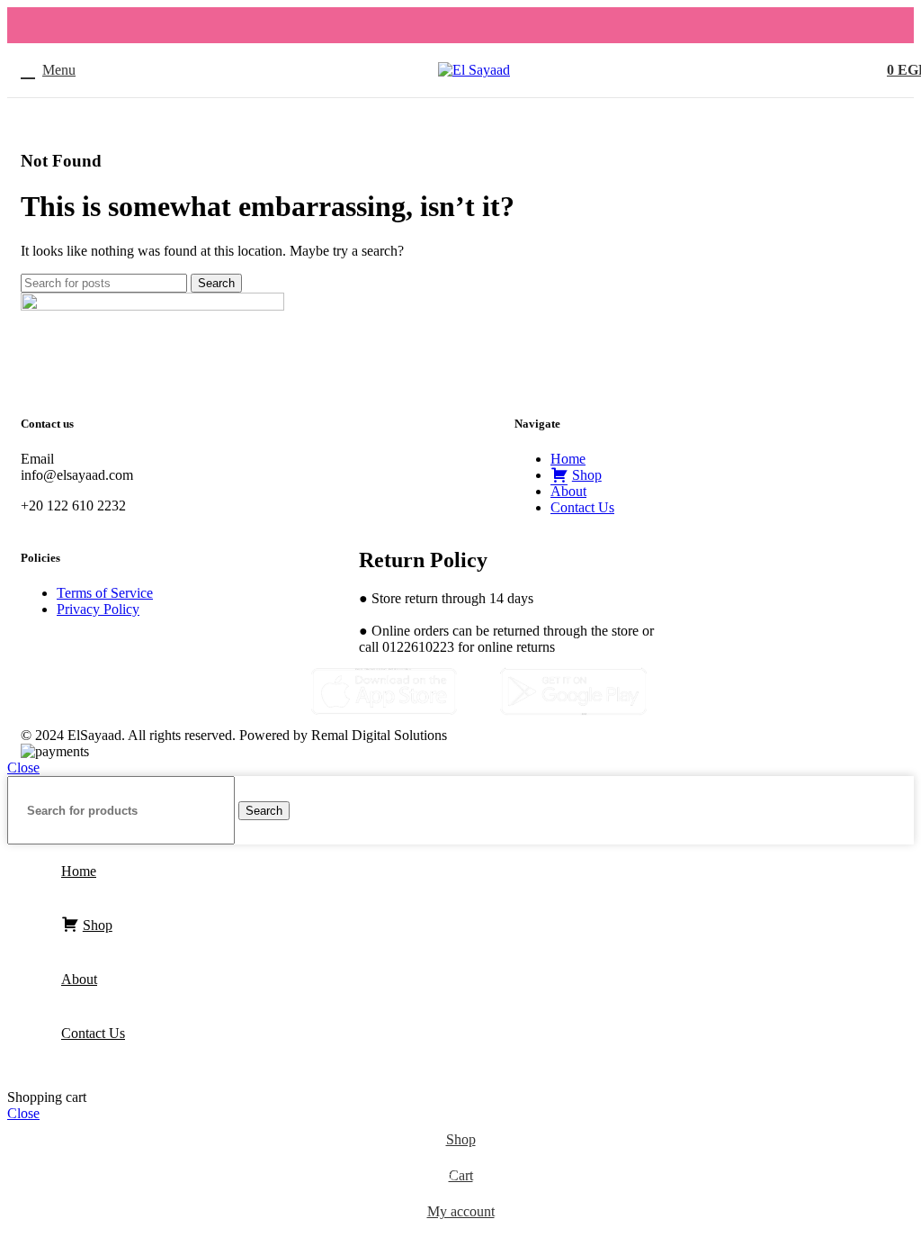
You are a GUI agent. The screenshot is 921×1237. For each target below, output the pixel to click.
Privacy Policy (98, 609)
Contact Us (582, 507)
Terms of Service (105, 592)
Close (23, 767)
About (568, 491)
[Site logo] (474, 69)
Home (568, 458)
